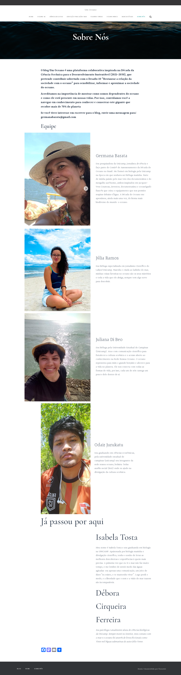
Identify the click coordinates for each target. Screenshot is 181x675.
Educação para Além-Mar (77, 17)
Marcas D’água (127, 17)
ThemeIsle (162, 669)
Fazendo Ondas (97, 17)
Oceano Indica (112, 17)
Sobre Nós (141, 17)
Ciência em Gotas (56, 17)
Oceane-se (41, 17)
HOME (31, 17)
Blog (19, 669)
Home (27, 669)
